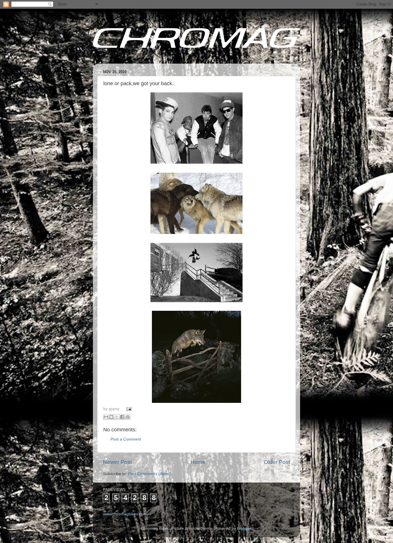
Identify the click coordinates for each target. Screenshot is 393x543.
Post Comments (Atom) (149, 474)
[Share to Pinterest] (128, 417)
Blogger (244, 528)
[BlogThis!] (111, 417)
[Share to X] (117, 417)
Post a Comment (125, 439)
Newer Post (117, 462)
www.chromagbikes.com (125, 514)
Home (197, 462)
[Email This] (106, 417)
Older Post (277, 462)
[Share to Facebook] (122, 417)
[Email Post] (128, 409)
